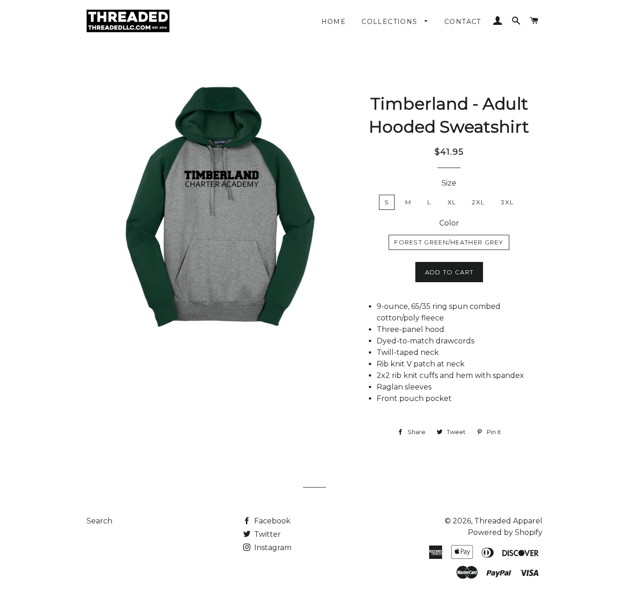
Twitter (266, 534)
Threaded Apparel (508, 521)
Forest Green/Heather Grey (449, 242)
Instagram (271, 547)
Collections (390, 21)
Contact (462, 21)
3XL (507, 202)
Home (333, 21)
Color (449, 223)
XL (452, 202)
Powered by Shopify (505, 532)
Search (99, 521)
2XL (478, 202)
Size (449, 183)
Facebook (271, 521)
